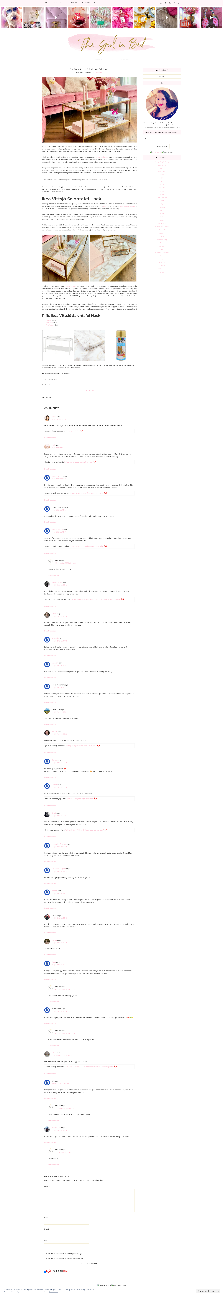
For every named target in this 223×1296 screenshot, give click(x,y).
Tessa (54, 1052)
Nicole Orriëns (57, 582)
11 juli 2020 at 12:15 (59, 871)
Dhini (54, 813)
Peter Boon (56, 1128)
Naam (47, 1217)
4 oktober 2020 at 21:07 (61, 1084)
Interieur (162, 207)
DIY (162, 178)
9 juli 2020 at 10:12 (59, 448)
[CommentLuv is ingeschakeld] (56, 1272)
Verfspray (50, 325)
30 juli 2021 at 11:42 (63, 1152)
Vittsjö (48, 320)
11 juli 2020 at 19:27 (59, 893)
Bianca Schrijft (57, 529)
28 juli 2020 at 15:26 (59, 1011)
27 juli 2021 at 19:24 (59, 1130)
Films (162, 191)
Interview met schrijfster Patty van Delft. (87, 493)
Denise (54, 760)
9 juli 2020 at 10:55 (59, 479)
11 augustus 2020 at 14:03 (65, 563)
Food (162, 194)
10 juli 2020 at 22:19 (59, 762)
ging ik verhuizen (102, 157)
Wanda (54, 891)
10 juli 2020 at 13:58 (59, 616)
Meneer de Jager (70, 286)
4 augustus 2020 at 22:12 (65, 989)
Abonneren (162, 146)
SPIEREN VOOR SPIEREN (162, 252)
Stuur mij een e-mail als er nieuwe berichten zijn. (65, 1258)
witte (105, 206)
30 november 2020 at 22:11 (65, 1108)
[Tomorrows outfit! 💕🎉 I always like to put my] (100, 17)
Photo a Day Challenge (162, 226)
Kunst (162, 214)
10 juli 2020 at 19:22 (59, 734)
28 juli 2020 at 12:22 (59, 965)
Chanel (162, 175)
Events (162, 181)
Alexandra (55, 638)
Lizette (54, 613)
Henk (54, 962)
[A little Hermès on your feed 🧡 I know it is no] (189, 17)
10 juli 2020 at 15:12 (59, 687)
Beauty (162, 168)
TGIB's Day (162, 265)
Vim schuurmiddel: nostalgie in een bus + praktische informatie (96, 599)
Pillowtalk (162, 230)
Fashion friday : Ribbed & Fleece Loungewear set (84, 830)
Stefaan (55, 784)
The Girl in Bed (111, 43)
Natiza (54, 940)
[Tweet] (89, 390)
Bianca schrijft (57, 476)
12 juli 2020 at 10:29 (59, 943)
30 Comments (98, 72)
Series (162, 243)
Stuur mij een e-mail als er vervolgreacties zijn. (64, 1253)
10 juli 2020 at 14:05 (59, 641)
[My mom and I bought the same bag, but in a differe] (166, 17)
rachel (54, 416)
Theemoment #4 (72, 431)
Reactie (47, 1186)
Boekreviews (162, 171)
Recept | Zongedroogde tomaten (80, 799)
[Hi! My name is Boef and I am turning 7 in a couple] (11, 17)
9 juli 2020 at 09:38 (59, 419)
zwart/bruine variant (127, 206)
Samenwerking (162, 239)
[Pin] (92, 390)
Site (45, 1241)
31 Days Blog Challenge (162, 162)
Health (162, 200)
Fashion (162, 184)
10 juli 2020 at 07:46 (59, 585)
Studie (162, 256)
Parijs (162, 220)
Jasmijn (54, 731)
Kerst (162, 210)
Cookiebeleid (53, 1292)
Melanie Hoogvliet (59, 869)
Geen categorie (162, 197)
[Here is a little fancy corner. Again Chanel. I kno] (33, 17)
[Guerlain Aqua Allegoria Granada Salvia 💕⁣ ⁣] (122, 17)
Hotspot (161, 204)
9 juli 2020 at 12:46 (59, 510)
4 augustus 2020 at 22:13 (65, 1033)
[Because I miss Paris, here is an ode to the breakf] (144, 17)
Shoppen (162, 246)
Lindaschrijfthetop (59, 844)
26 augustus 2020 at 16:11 (62, 1055)
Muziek (162, 217)
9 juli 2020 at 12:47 (59, 532)
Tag (162, 259)
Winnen (162, 272)
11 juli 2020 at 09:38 (59, 847)
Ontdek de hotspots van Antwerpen (78, 462)
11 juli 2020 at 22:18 (59, 918)
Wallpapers (162, 269)
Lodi (53, 445)
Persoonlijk (162, 223)
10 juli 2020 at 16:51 (59, 712)
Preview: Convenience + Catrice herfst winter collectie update (89, 1067)
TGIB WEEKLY (162, 262)
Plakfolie (49, 322)
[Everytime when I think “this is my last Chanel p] (56, 17)
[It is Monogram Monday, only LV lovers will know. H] (211, 17)
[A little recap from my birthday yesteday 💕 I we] (78, 17)
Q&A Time (162, 233)
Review (162, 236)
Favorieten (162, 188)
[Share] (85, 390)
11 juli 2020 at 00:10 (59, 787)
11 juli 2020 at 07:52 (59, 815)
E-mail (47, 1229)
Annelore (55, 663)
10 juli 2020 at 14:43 (59, 665)
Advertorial (162, 165)
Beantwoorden (50, 438)
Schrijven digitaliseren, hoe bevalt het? (81, 746)
